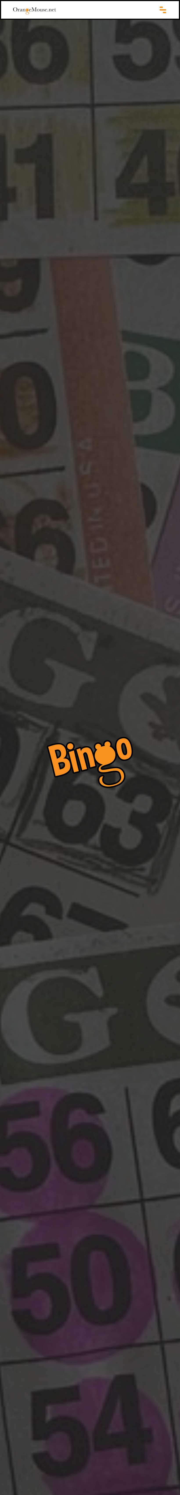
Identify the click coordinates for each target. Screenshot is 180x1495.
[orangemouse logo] (34, 11)
